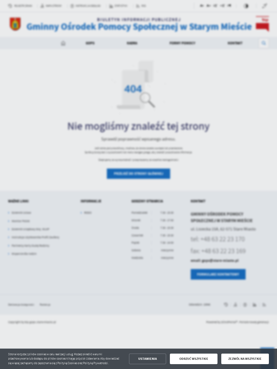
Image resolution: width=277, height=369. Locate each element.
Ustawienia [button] (147, 359)
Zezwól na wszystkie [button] (245, 359)
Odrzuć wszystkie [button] (193, 359)
